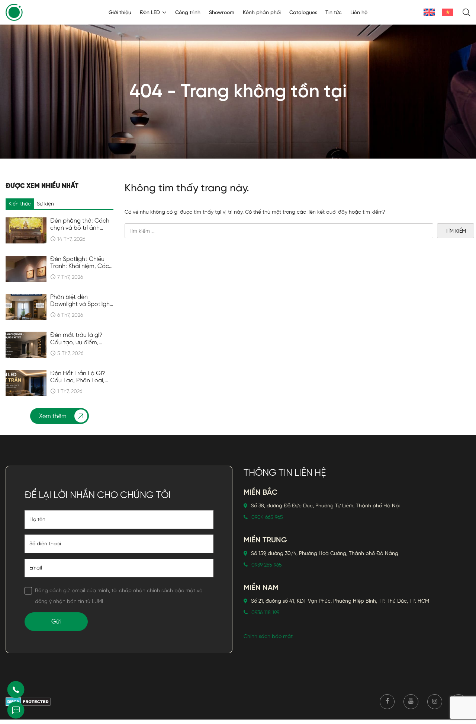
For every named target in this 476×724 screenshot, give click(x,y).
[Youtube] (410, 701)
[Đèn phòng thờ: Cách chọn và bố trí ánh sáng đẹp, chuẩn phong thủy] (26, 230)
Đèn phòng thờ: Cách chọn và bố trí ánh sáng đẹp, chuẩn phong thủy (79, 224)
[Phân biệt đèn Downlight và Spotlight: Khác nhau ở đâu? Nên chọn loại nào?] (26, 307)
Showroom (221, 12)
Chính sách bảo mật (268, 636)
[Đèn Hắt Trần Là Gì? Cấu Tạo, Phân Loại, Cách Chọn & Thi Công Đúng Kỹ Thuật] (26, 383)
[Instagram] (434, 701)
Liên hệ (358, 12)
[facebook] (387, 701)
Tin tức (333, 12)
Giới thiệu (120, 12)
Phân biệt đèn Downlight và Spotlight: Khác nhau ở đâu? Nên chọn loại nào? (81, 301)
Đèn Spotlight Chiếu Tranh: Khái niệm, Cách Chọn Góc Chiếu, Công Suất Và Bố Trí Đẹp (81, 263)
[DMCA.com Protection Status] (28, 701)
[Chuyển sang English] (429, 12)
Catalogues (303, 12)
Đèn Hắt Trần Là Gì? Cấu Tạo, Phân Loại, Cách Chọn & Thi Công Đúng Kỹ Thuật (81, 377)
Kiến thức (20, 204)
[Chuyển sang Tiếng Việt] (447, 12)
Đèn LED (150, 12)
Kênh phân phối (262, 12)
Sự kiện (45, 204)
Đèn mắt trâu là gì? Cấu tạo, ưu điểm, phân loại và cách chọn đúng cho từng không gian (78, 339)
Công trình (187, 12)
